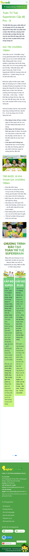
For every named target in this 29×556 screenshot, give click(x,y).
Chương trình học (8, 509)
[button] (5, 344)
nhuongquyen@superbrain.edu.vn (16, 491)
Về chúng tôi (6, 506)
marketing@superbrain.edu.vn (15, 487)
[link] (8, 338)
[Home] (4, 7)
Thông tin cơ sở (7, 518)
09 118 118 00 (11, 483)
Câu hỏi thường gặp (8, 512)
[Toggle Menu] (26, 2)
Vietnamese (8, 543)
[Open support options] (22, 546)
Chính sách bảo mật (8, 521)
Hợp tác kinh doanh (8, 515)
